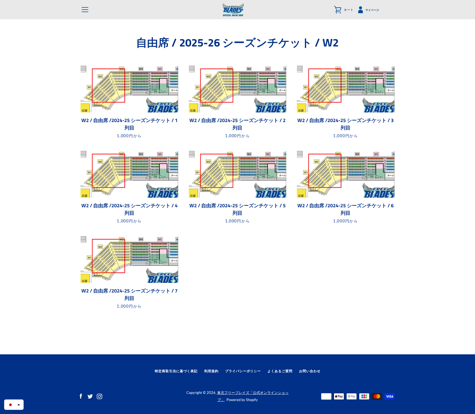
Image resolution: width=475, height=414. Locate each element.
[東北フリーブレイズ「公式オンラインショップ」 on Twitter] (90, 395)
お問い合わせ (310, 371)
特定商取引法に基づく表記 (176, 371)
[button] (13, 405)
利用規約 (211, 371)
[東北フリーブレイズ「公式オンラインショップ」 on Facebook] (81, 395)
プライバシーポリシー (243, 371)
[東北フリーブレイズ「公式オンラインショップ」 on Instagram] (99, 395)
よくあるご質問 (279, 371)
